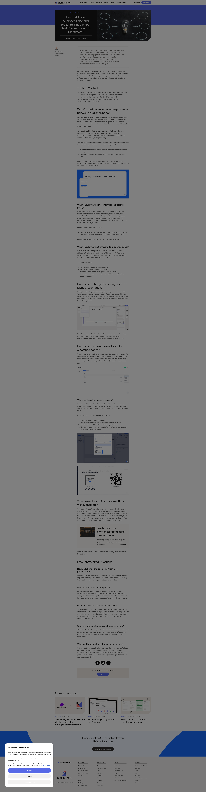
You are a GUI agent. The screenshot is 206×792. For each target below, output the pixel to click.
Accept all (29, 770)
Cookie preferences (29, 782)
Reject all (29, 776)
